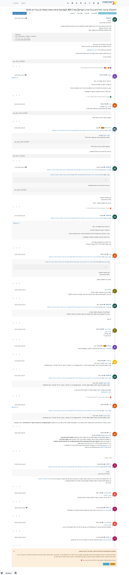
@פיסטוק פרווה (100, 507)
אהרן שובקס (108, 127)
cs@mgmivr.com (92, 50)
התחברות (106, 564)
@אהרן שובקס (100, 167)
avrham (109, 346)
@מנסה (102, 215)
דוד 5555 (108, 464)
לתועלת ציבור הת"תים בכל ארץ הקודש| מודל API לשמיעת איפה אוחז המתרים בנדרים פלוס (78, 130)
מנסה (109, 75)
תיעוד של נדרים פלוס (44, 479)
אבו (110, 104)
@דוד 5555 (99, 493)
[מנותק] (114, 129)
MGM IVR (108, 18)
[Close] (14, 551)
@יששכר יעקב (100, 304)
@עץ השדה (101, 375)
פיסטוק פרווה (107, 493)
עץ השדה (108, 360)
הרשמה (113, 564)
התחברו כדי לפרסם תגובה (19, 13)
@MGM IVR (103, 75)
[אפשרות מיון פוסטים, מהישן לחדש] (29, 13)
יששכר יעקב (108, 289)
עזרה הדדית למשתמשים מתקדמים (107, 13)
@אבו (97, 128)
